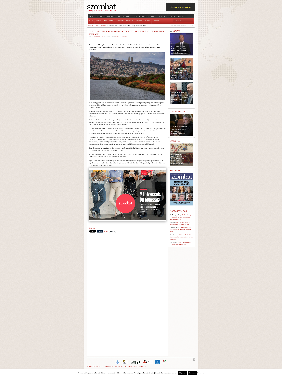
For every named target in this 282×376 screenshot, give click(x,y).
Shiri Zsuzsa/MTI (98, 37)
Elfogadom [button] (182, 373)
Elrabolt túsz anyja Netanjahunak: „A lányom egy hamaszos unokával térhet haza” (181, 217)
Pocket (106, 231)
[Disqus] (127, 265)
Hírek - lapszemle (101, 26)
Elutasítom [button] (192, 373)
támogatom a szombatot (180, 7)
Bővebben (200, 373)
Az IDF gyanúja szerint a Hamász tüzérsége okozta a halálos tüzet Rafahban (181, 229)
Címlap (90, 26)
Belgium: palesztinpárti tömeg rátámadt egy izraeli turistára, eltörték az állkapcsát (181, 237)
